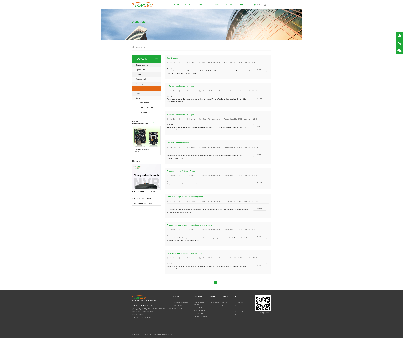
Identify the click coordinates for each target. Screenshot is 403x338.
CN (258, 5)
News (148, 98)
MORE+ (259, 70)
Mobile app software (199, 310)
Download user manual (200, 316)
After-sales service (215, 303)
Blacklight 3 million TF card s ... (144, 203)
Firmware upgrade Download (199, 303)
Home (176, 5)
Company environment (144, 84)
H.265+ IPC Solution (179, 306)
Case (223, 306)
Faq (211, 306)
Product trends (144, 103)
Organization (140, 70)
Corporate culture (142, 79)
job (137, 88)
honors (138, 74)
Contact (138, 93)
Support (216, 5)
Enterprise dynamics (146, 107)
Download (201, 5)
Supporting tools (198, 313)
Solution (229, 5)
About (242, 5)
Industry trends (145, 112)
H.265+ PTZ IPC (177, 309)
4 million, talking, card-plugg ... (144, 198)
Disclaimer (171, 334)
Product (187, 5)
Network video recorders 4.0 (181, 303)
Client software (198, 307)
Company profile (142, 65)
